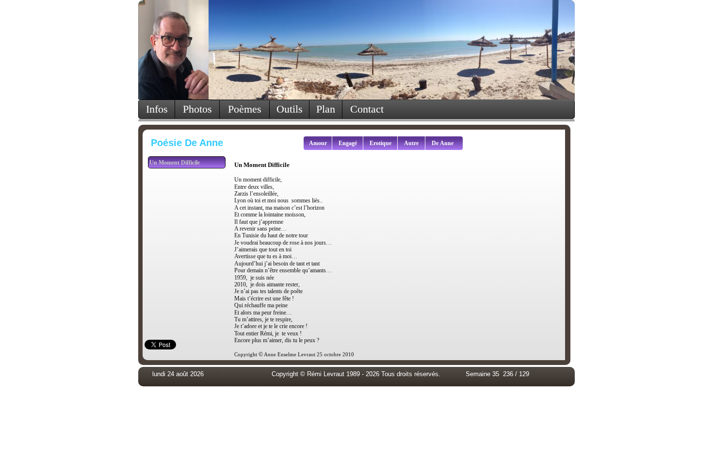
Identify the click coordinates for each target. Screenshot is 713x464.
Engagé (348, 143)
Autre (411, 143)
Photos (197, 109)
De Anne (443, 143)
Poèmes (244, 109)
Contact (367, 109)
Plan (325, 109)
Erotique (380, 143)
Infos (157, 109)
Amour (318, 143)
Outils (289, 109)
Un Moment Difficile (174, 162)
